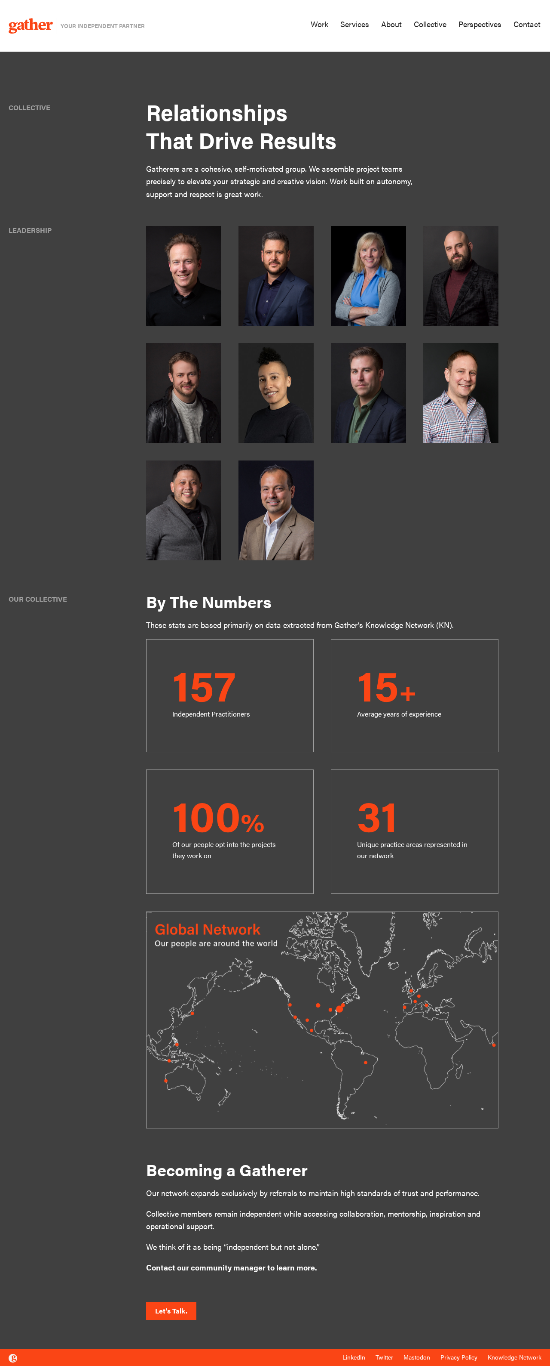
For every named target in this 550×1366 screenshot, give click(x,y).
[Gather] (13, 1358)
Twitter (384, 1357)
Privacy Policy (458, 1357)
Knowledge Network (514, 1357)
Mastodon (416, 1357)
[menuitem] (321, 25)
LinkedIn (353, 1357)
